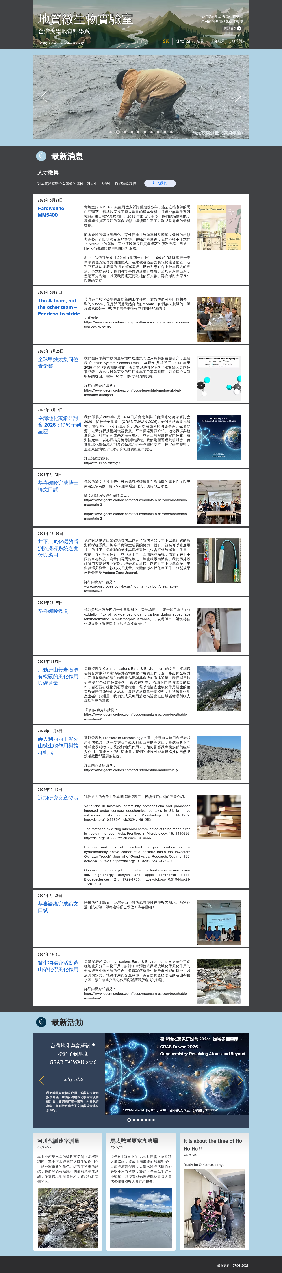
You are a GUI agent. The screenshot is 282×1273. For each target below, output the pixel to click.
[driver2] (138, 1120)
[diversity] (146, 1120)
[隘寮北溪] (132, 132)
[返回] (44, 96)
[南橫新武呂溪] (138, 132)
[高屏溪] (145, 132)
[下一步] (238, 96)
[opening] (128, 1120)
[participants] (153, 1120)
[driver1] (133, 1120)
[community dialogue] (149, 1120)
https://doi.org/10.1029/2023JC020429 (142, 861)
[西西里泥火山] (165, 132)
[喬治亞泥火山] (171, 132)
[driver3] (142, 1120)
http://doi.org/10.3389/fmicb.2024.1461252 (117, 820)
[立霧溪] (125, 132)
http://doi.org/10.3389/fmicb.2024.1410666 (117, 838)
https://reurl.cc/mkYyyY (102, 463)
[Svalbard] (158, 132)
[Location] (41, 156)
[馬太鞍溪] (110, 132)
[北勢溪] (151, 132)
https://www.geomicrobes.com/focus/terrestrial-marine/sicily (131, 770)
